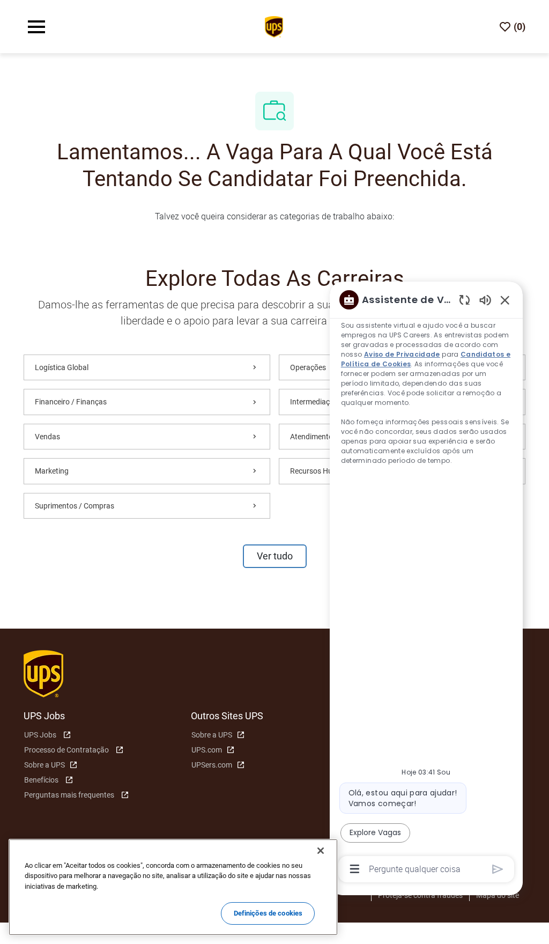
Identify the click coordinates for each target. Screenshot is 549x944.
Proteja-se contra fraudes (420, 895)
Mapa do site (497, 895)
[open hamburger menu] (36, 27)
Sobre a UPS (44, 765)
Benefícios (41, 780)
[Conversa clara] (464, 299)
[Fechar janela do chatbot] (505, 299)
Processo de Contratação (66, 750)
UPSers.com (211, 765)
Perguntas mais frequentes (69, 795)
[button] (275, 556)
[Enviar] (498, 869)
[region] (426, 584)
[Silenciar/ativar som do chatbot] (485, 299)
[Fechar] (320, 850)
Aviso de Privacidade (402, 354)
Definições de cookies (268, 913)
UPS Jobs (40, 735)
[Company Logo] (274, 25)
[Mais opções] (354, 868)
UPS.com (206, 750)
